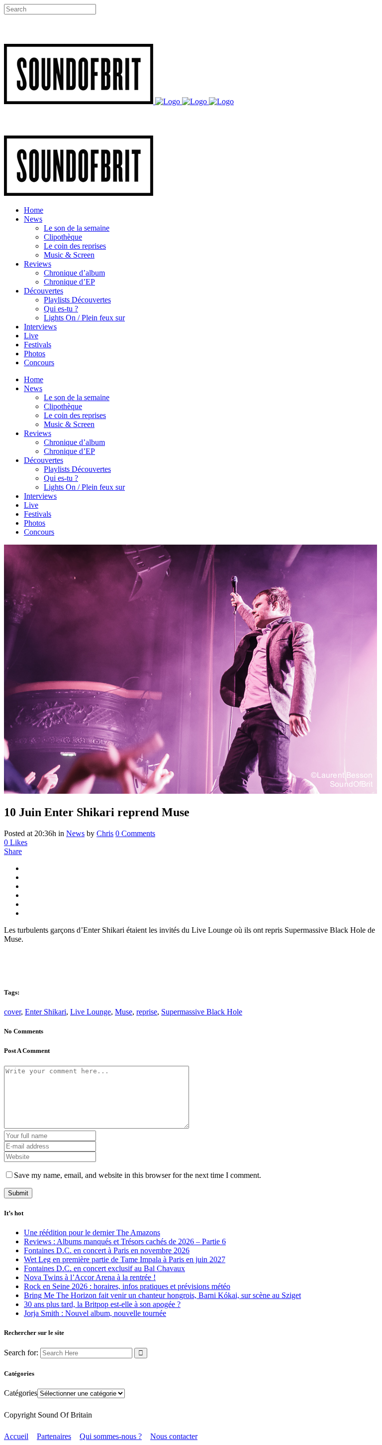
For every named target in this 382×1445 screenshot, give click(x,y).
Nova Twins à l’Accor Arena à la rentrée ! (90, 1277)
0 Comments (135, 833)
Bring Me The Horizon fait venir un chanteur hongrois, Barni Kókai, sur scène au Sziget (162, 1295)
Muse (123, 1012)
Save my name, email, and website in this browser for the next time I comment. (137, 1175)
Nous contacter (173, 1436)
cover (12, 1012)
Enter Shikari (45, 1012)
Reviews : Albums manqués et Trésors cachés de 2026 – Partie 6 (125, 1241)
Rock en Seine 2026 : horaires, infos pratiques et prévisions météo (127, 1286)
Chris (104, 833)
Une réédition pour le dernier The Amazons (92, 1232)
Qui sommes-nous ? (111, 1436)
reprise (146, 1012)
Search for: (21, 1352)
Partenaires (54, 1436)
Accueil (16, 1436)
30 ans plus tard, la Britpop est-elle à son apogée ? (102, 1304)
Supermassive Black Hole (201, 1012)
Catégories (20, 1393)
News (75, 833)
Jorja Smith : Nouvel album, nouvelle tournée (95, 1313)
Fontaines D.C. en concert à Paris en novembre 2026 (107, 1250)
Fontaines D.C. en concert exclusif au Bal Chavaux (104, 1268)
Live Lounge (90, 1012)
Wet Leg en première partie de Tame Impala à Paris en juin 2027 (124, 1259)
